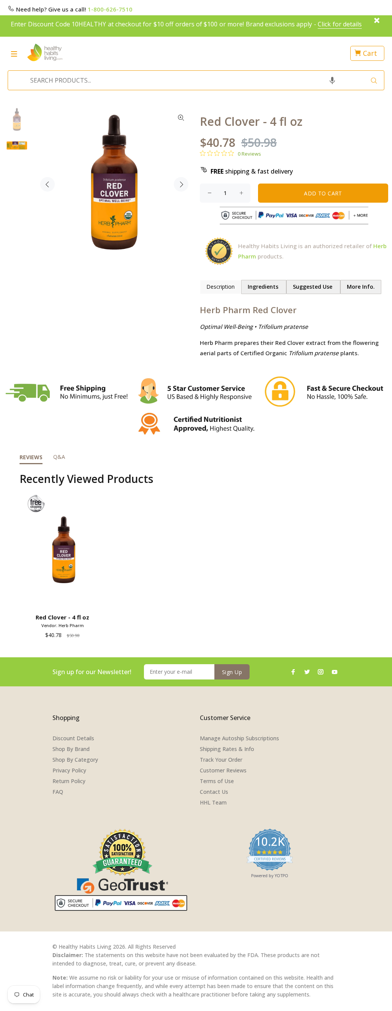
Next (181, 184)
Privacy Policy (69, 770)
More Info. (361, 286)
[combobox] (193, 80)
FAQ (57, 791)
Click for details (340, 24)
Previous (47, 184)
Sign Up (232, 672)
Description (220, 286)
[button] (332, 80)
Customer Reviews (223, 770)
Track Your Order (221, 759)
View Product (64, 599)
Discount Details (73, 738)
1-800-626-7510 (110, 9)
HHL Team (213, 802)
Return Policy (68, 781)
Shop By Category (75, 759)
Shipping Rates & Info (227, 749)
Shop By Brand (71, 749)
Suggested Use (313, 286)
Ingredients (264, 286)
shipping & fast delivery (252, 171)
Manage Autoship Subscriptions (239, 738)
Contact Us (214, 791)
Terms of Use (217, 781)
